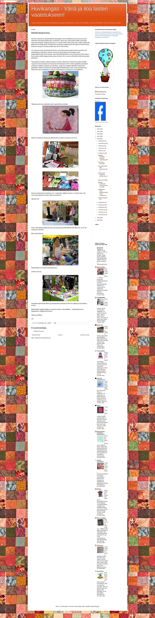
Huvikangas (97, 101)
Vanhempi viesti (84, 335)
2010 (98, 217)
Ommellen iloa (106, 437)
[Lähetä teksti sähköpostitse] (55, 323)
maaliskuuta (102, 209)
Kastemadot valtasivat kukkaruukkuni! (103, 175)
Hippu (99, 405)
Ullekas (99, 489)
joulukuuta (101, 141)
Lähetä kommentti (39, 331)
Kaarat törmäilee (103, 180)
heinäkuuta (101, 153)
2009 (98, 220)
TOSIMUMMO (101, 297)
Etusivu (60, 335)
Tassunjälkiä (101, 351)
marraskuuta (102, 143)
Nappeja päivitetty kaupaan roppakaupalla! (103, 157)
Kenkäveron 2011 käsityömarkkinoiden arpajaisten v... (103, 192)
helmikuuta (101, 212)
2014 (98, 131)
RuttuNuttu (100, 571)
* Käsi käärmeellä (106, 383)
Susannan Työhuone (100, 248)
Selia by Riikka (101, 518)
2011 (98, 138)
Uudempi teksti (36, 335)
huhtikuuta (101, 207)
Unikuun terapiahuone (101, 379)
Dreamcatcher (106, 328)
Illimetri (37, 199)
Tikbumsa (100, 545)
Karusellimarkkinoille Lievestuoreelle (102, 168)
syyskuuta (101, 148)
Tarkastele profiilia (100, 94)
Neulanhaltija (101, 267)
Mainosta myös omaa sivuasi (101, 122)
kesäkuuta (101, 202)
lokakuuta (101, 145)
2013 (98, 134)
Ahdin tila (100, 325)
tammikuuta (101, 214)
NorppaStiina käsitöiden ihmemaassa (101, 433)
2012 (98, 136)
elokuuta (101, 150)
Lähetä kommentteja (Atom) (43, 338)
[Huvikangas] (100, 120)
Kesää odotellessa (106, 354)
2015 (98, 129)
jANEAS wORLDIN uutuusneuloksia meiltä (103, 185)
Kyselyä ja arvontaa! (101, 162)
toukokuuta (101, 205)
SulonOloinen (39, 233)
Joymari (38, 271)
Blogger (97, 606)
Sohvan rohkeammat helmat (106, 302)
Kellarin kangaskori (100, 460)
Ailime (83, 606)
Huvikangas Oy (101, 91)
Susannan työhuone (70, 138)
